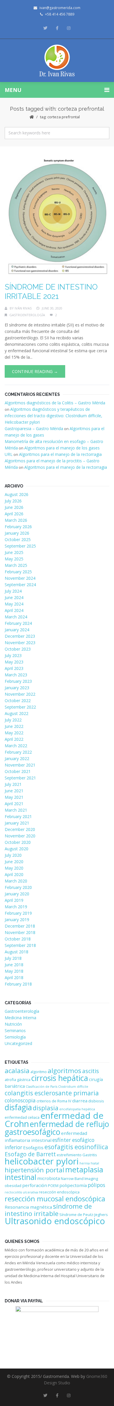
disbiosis (96, 1101)
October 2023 (18, 649)
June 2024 (14, 597)
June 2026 (14, 507)
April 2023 (14, 668)
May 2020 (14, 868)
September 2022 (20, 707)
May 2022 (14, 733)
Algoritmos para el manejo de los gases (62, 448)
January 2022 (17, 758)
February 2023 (18, 681)
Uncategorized (18, 1043)
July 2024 (13, 591)
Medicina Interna (20, 1017)
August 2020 (16, 848)
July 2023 (13, 655)
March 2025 (16, 565)
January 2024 (17, 629)
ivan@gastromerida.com (59, 7)
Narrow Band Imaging (79, 1178)
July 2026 (13, 501)
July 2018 (13, 958)
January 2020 (17, 894)
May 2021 (14, 797)
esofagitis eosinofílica (76, 1146)
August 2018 (16, 952)
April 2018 (14, 977)
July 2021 (13, 784)
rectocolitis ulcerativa (21, 1192)
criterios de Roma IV (54, 1101)
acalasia (17, 1070)
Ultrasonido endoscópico (55, 1221)
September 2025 (20, 546)
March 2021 (16, 810)
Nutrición (13, 1024)
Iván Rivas (23, 308)
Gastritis (89, 1154)
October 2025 (18, 539)
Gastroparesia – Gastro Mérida (34, 428)
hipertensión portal (34, 1169)
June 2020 (14, 861)
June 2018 (14, 964)
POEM (53, 1185)
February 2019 (18, 913)
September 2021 (20, 778)
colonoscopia (20, 1100)
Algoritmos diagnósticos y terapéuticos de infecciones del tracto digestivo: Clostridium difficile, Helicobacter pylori (53, 415)
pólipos (96, 1184)
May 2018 (14, 971)
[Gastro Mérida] (57, 60)
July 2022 (13, 720)
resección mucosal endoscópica (55, 1198)
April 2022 (14, 739)
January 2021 (17, 823)
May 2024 (14, 604)
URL (9, 454)
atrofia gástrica (17, 1079)
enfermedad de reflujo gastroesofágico (57, 1128)
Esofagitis (33, 1147)
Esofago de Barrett (30, 1154)
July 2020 (13, 855)
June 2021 (14, 790)
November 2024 (20, 578)
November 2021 (20, 765)
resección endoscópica (59, 1192)
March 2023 (16, 675)
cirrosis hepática (59, 1078)
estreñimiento (69, 1154)
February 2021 (18, 816)
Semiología (15, 1037)
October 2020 (18, 842)
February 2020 (18, 887)
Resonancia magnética (28, 1207)
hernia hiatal (89, 1163)
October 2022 (18, 700)
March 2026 (16, 520)
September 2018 (20, 945)
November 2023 (20, 642)
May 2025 (14, 559)
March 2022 (16, 745)
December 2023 (20, 636)
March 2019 (16, 906)
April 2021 (14, 803)
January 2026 (17, 533)
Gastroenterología (27, 315)
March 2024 (16, 617)
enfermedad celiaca (22, 1117)
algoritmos (64, 1070)
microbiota (48, 1178)
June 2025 (14, 552)
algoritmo (38, 1071)
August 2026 (16, 494)
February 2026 (18, 526)
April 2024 (14, 610)
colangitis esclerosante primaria (52, 1093)
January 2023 (17, 687)
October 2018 (18, 939)
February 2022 (18, 752)
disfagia (18, 1107)
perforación (34, 1185)
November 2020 (20, 836)
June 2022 (14, 726)
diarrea (79, 1101)
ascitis (90, 1071)
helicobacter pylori (42, 1161)
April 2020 (14, 874)
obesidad (13, 1185)
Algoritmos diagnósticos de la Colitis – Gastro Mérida (55, 403)
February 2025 (18, 571)
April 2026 (14, 513)
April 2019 (14, 900)
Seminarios (15, 1030)
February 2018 (18, 984)
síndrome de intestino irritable (48, 1210)
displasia (45, 1108)
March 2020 (16, 881)
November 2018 (20, 932)
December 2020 (20, 829)
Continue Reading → (35, 371)
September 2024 (20, 584)
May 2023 (14, 662)
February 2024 (18, 623)
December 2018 (20, 926)
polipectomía (73, 1185)
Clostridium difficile (73, 1087)
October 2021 (18, 771)
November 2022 (20, 694)
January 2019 (17, 919)
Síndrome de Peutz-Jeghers (83, 1214)
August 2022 (16, 713)
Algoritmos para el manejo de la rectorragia (60, 454)
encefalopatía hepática (77, 1109)
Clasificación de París (41, 1087)
